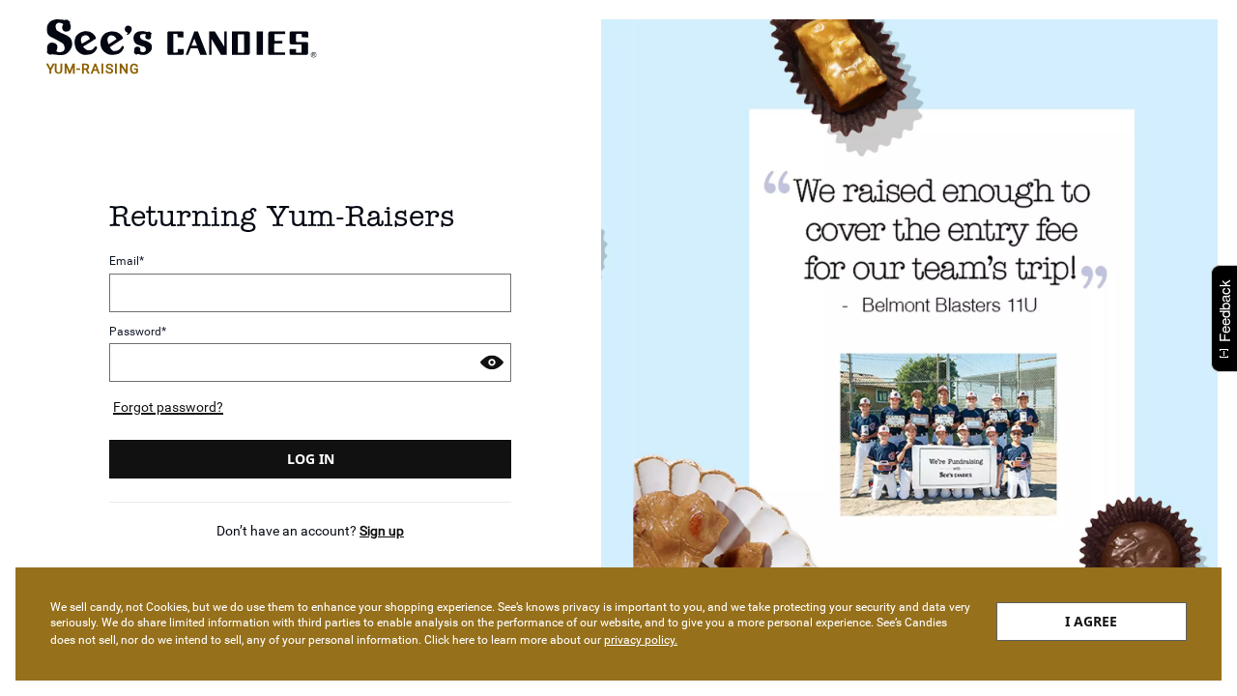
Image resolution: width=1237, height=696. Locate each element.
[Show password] (492, 362)
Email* (126, 261)
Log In (310, 459)
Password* (137, 332)
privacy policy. (640, 640)
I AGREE (1091, 621)
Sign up (382, 530)
